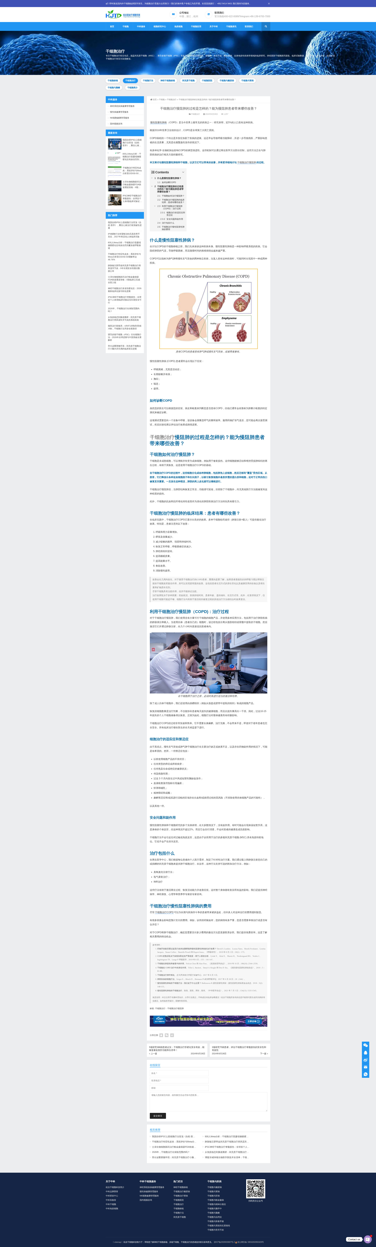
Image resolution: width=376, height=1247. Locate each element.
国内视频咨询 (116, 124)
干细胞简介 (132, 87)
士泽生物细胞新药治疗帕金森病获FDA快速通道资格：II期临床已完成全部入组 (190, 1147)
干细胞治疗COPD (164, 912)
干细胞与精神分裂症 (216, 1204)
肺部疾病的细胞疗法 (165, 979)
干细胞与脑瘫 (114, 87)
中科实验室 (111, 1200)
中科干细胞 (111, 1204)
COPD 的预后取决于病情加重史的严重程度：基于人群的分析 (183, 956)
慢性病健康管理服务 (119, 112)
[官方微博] (365, 1059)
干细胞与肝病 (213, 1196)
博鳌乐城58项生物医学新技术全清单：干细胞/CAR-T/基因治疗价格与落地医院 (243, 1157)
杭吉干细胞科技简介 (115, 1187)
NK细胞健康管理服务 (119, 118)
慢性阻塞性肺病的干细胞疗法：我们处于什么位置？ (179, 983)
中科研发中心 (112, 1196)
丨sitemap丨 (117, 1242)
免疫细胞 (178, 26)
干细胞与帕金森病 (215, 1200)
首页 (112, 26)
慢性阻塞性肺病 (158, 122)
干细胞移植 (113, 80)
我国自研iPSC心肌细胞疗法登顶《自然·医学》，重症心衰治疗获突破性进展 (189, 1136)
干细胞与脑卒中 (214, 1208)
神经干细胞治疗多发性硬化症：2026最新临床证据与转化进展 (124, 289)
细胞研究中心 (160, 26)
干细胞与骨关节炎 (215, 1230)
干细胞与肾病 (247, 80)
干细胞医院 (207, 80)
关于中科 (214, 26)
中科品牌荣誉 (112, 1191)
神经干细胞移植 (168, 80)
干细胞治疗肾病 (180, 1196)
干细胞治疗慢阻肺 (246, 162)
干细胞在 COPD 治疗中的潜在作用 (171, 968)
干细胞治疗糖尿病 (181, 1191)
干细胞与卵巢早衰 (215, 1221)
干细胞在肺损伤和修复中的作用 (170, 963)
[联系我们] (365, 1052)
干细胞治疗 (130, 80)
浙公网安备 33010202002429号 (250, 1242)
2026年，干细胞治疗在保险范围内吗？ (171, 1152)
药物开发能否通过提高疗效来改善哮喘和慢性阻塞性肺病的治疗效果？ (186, 949)
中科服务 (141, 26)
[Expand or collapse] (183, 172)
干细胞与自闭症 (214, 1217)
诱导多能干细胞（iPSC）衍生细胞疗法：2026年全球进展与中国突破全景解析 (124, 337)
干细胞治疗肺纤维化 (165, 975)
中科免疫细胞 (112, 1208)
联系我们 (249, 26)
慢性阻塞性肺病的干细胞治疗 (169, 990)
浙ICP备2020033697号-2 (224, 1242)
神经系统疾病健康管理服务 (122, 106)
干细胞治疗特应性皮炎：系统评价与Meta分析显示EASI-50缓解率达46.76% (188, 1141)
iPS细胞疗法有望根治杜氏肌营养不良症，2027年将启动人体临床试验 (124, 235)
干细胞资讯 (231, 26)
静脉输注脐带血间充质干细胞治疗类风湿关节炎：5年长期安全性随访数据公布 (243, 1141)
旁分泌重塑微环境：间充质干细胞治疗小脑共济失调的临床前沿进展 (185, 1157)
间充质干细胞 (188, 80)
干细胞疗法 (148, 80)
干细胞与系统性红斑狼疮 (218, 1225)
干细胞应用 (196, 26)
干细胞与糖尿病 (227, 80)
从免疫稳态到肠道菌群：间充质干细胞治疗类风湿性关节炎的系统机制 (239, 1152)
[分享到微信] (166, 1035)
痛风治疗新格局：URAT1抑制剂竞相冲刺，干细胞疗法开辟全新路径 (124, 327)
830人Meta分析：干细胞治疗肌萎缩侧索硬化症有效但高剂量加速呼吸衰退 (241, 1136)
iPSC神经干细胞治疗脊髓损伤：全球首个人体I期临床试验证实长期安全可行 (242, 1147)
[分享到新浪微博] (172, 1035)
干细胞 (125, 26)
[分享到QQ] (161, 1035)
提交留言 (157, 1116)
